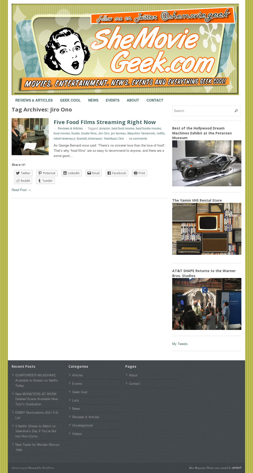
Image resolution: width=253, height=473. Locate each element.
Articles (77, 375)
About (133, 375)
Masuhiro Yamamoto (141, 133)
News (76, 408)
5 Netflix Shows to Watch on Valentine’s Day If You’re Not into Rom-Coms (35, 431)
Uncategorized (82, 425)
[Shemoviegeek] (130, 49)
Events (77, 383)
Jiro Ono (103, 133)
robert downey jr (64, 138)
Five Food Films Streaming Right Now (105, 122)
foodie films (89, 133)
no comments (138, 138)
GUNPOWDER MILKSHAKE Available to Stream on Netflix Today (36, 380)
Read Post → (21, 189)
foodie (75, 133)
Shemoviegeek (20, 468)
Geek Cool (79, 391)
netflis (161, 133)
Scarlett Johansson (89, 138)
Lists (75, 400)
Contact (134, 383)
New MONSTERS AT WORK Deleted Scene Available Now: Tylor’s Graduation (37, 399)
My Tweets (180, 343)
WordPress (48, 468)
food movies (62, 133)
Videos (77, 433)
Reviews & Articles (70, 128)
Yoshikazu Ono (114, 138)
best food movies (123, 128)
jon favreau (118, 133)
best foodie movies (148, 128)
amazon (104, 128)
